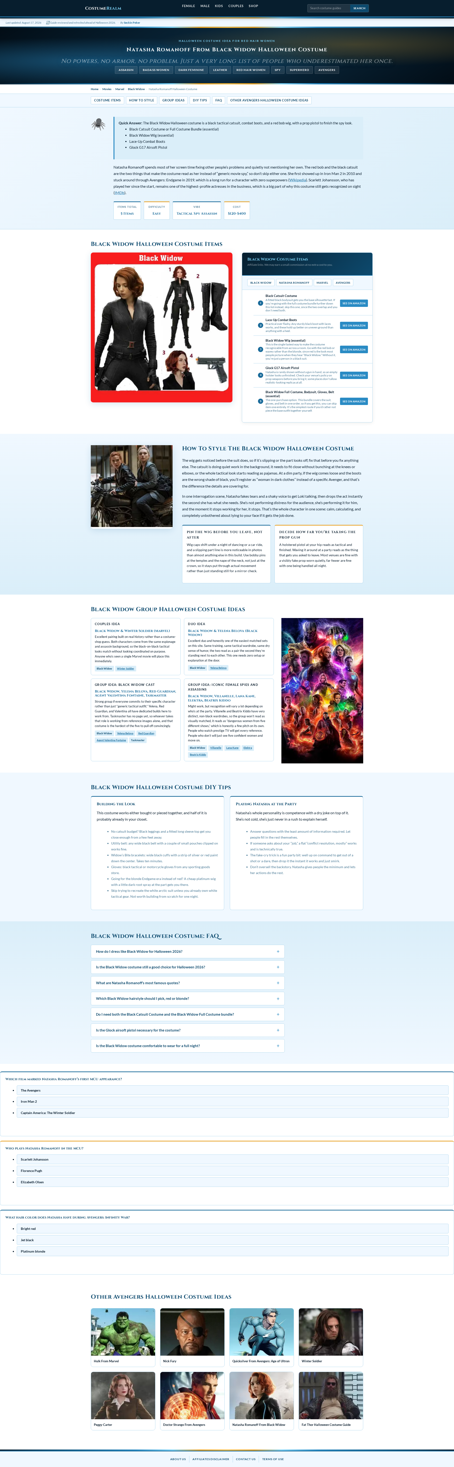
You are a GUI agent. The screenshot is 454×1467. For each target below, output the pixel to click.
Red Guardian (146, 733)
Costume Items (107, 100)
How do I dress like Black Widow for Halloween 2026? (187, 951)
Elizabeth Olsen (32, 1182)
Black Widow (136, 89)
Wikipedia (297, 180)
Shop (253, 6)
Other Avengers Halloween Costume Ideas (269, 100)
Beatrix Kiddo (198, 754)
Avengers (327, 70)
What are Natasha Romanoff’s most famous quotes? (187, 983)
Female (188, 6)
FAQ (218, 100)
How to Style (141, 100)
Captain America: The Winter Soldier (48, 1113)
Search (360, 8)
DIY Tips (200, 100)
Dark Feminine (191, 70)
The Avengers (30, 1090)
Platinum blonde (33, 1251)
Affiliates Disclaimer (210, 1459)
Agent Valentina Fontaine (111, 740)
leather (220, 70)
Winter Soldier (125, 668)
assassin (126, 70)
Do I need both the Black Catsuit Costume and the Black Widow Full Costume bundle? (187, 1014)
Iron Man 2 (29, 1102)
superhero (299, 70)
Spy (278, 70)
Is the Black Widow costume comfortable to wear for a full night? (187, 1046)
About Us (178, 1459)
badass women (156, 70)
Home (94, 89)
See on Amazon (354, 303)
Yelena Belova (218, 667)
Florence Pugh (31, 1171)
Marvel (119, 89)
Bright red (28, 1229)
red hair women (251, 70)
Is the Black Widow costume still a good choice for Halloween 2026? (187, 967)
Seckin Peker (132, 22)
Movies (106, 89)
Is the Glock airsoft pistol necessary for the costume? (187, 1030)
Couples (236, 6)
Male (205, 6)
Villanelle (215, 747)
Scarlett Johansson (34, 1160)
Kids (219, 6)
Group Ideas (173, 100)
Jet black (27, 1240)
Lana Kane (232, 747)
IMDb (119, 193)
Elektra (248, 747)
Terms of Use (273, 1459)
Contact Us (245, 1459)
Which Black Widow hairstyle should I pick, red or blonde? (187, 998)
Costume (103, 8)
